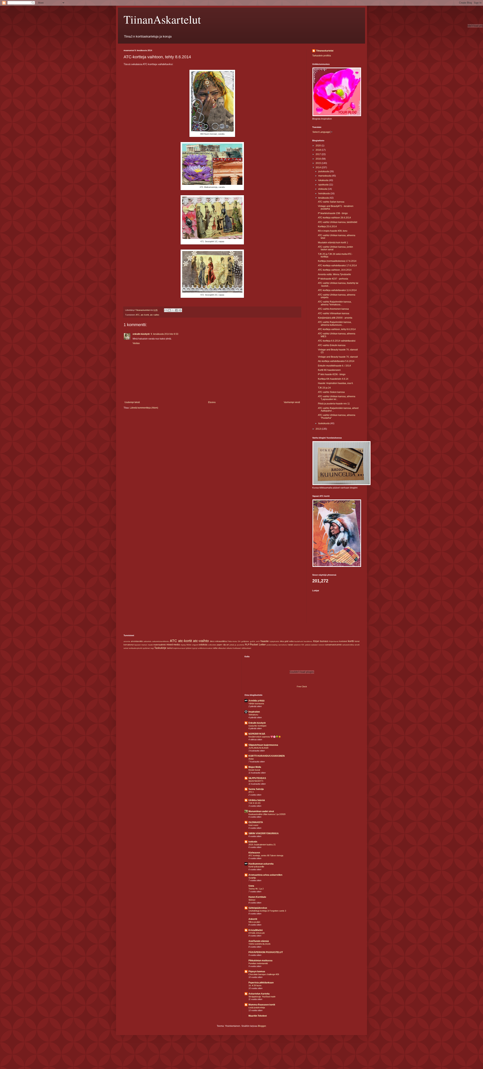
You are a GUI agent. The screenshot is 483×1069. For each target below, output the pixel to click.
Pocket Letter (258, 644)
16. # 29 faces (254, 985)
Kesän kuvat (254, 770)
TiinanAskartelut (162, 19)
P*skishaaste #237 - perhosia (333, 278)
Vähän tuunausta (256, 703)
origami (195, 645)
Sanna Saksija (256, 789)
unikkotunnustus (205, 648)
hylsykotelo (274, 641)
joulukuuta (324, 171)
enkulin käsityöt (141, 334)
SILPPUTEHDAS (257, 778)
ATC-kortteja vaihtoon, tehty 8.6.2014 (337, 329)
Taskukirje (160, 647)
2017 (318, 154)
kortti (351, 641)
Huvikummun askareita (261, 863)
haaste (265, 641)
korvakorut (129, 645)
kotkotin (252, 841)
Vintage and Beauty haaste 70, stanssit (338, 357)
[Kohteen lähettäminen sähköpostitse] (166, 310)
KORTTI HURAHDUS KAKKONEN (266, 756)
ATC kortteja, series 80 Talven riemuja (265, 855)
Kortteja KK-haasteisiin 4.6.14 (333, 379)
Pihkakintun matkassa (260, 960)
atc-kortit (145, 315)
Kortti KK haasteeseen (329, 370)
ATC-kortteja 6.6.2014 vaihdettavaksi (336, 340)
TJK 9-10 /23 (254, 803)
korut (357, 641)
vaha (215, 648)
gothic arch (255, 641)
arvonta (127, 641)
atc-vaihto (154, 315)
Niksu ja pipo (254, 922)
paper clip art (223, 645)
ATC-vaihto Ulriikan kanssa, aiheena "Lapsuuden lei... (336, 397)
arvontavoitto (137, 641)
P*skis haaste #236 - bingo (331, 374)
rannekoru (282, 645)
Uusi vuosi (253, 825)
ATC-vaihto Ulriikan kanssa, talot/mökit (337, 222)
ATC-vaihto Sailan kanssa (331, 201)
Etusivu (212, 402)
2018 (318, 150)
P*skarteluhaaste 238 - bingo (333, 213)
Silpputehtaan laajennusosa (263, 745)
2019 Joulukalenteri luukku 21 (262, 844)
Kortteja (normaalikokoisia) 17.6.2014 (337, 261)
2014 (318, 167)
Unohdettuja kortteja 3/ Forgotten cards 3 (267, 911)
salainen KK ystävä (302, 645)
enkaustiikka (221, 641)
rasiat (290, 645)
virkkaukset (246, 648)
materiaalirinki (159, 645)
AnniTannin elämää (258, 941)
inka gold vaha (287, 641)
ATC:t (251, 792)
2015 (318, 163)
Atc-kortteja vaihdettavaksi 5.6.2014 (336, 361)
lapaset (137, 645)
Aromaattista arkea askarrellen (265, 875)
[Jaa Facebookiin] (176, 310)
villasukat (222, 648)
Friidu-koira (232, 641)
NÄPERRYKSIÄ (256, 734)
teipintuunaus (179, 648)
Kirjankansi (333, 641)
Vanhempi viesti (292, 402)
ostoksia (203, 644)
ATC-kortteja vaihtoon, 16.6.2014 (334, 270)
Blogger (262, 1026)
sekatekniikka (348, 645)
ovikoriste (212, 645)
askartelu (148, 641)
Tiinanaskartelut (324, 50)
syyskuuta (323, 184)
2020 (318, 145)
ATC (138, 315)
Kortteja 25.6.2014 (327, 226)
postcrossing (272, 645)
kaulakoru (308, 641)
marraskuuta (325, 175)
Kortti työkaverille (256, 866)
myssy (183, 645)
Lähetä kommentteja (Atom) (144, 407)
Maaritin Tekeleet (257, 1015)
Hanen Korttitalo (257, 897)
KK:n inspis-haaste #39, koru (332, 231)
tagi (152, 648)
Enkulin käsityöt (257, 723)
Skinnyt (251, 900)
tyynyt (194, 648)
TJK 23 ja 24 (324, 387)
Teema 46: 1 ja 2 (256, 889)
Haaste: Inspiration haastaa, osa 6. (335, 383)
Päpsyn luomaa (256, 971)
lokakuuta (323, 180)
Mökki (188, 645)
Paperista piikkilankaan (261, 982)
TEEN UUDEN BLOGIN (259, 944)
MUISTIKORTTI (255, 781)
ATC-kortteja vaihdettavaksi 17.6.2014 (337, 265)
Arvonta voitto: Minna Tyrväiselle (334, 274)
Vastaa (136, 343)
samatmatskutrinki (333, 645)
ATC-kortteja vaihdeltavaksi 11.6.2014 (337, 290)
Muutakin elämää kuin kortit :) (333, 242)
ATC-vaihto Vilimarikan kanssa (333, 313)
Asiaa (251, 759)
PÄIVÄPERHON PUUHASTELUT (265, 952)
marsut (144, 645)
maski (150, 645)
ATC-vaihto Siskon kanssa (331, 392)
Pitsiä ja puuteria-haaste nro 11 (334, 403)
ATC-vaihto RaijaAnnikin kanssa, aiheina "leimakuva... (334, 303)
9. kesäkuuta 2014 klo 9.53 (164, 334)
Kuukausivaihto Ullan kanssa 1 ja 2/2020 (266, 814)
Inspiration (254, 711)
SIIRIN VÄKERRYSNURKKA (263, 833)
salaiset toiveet (317, 645)
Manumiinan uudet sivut (261, 811)
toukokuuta (324, 423)
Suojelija (252, 878)
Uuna (251, 886)
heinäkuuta (324, 193)
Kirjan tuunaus (320, 641)
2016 (318, 158)
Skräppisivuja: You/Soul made (261, 996)
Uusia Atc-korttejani (257, 726)
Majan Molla (254, 767)
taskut (170, 648)
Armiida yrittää (256, 700)
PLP (247, 644)
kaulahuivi (298, 641)
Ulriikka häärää (256, 800)
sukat (126, 648)
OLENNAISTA (255, 822)
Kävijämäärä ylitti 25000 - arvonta (335, 317)
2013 (318, 429)
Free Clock (302, 686)
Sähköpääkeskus (257, 908)
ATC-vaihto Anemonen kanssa (333, 309)
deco (212, 641)
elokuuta (323, 189)
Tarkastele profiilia (321, 55)
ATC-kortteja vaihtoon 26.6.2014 (334, 217)
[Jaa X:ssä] (173, 310)
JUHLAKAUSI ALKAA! (258, 748)
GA (239, 641)
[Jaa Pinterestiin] (180, 310)
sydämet (146, 648)
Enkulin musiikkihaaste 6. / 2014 (334, 365)
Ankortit (252, 919)
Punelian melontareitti (258, 963)
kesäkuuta (323, 198)
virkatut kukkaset (233, 648)
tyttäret (189, 648)
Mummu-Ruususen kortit (261, 1004)
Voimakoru (253, 714)
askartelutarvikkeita (160, 641)
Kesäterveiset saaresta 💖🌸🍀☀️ (264, 737)
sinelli (357, 645)
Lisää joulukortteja (256, 1007)
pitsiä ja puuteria (237, 645)
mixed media (173, 644)
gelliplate (245, 641)
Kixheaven (254, 852)
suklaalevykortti (135, 648)
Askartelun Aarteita (259, 993)
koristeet (343, 641)
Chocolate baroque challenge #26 (263, 974)
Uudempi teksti (132, 402)
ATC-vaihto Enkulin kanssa (331, 345)
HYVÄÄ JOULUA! (256, 933)
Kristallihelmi (255, 930)
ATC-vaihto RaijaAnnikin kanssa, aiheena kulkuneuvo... (334, 323)
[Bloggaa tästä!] (169, 310)
